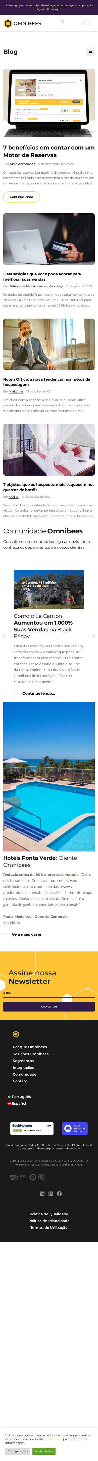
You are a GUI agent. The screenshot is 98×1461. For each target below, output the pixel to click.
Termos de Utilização (49, 1228)
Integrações (23, 1068)
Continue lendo (21, 197)
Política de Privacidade (49, 1221)
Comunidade (24, 1074)
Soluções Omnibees (30, 1054)
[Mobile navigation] (86, 23)
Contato (20, 1081)
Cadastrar (49, 1006)
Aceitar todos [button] (44, 1451)
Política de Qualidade (49, 1214)
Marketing (55, 286)
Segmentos (23, 1061)
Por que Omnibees (30, 1047)
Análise (14, 496)
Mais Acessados (22, 164)
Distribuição (17, 286)
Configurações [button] (18, 1451)
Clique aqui (53, 1439)
